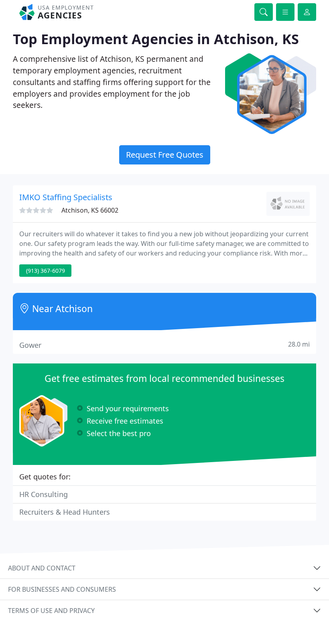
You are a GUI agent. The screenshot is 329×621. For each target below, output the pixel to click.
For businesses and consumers (62, 589)
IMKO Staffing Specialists (65, 197)
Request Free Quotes (164, 154)
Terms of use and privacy (51, 610)
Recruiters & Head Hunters (64, 512)
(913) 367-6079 (45, 270)
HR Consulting (43, 494)
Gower (164, 345)
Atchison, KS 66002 (89, 210)
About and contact (41, 568)
